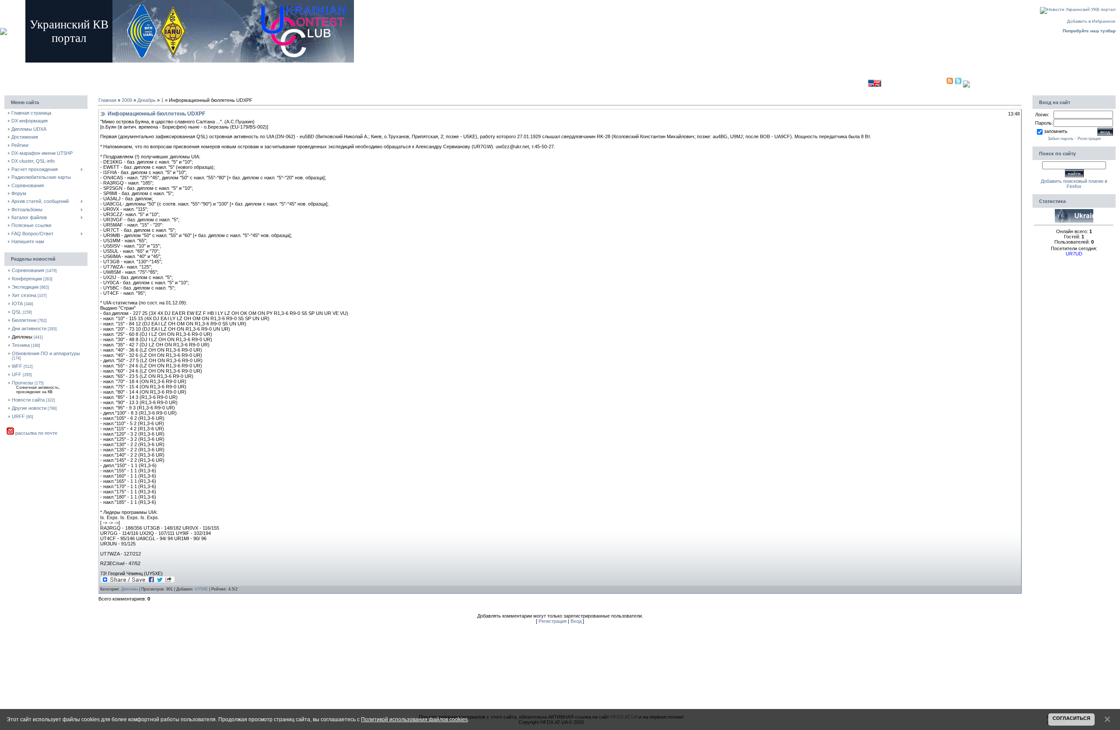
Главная (120, 66)
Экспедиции (25, 287)
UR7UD (1074, 253)
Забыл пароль (1061, 138)
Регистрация (146, 66)
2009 (127, 100)
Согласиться (1071, 718)
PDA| (940, 82)
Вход (170, 66)
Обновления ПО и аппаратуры (46, 353)
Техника (21, 345)
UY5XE (201, 589)
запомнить (1056, 131)
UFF (16, 374)
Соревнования (28, 270)
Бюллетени (24, 320)
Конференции (27, 278)
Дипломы (22, 336)
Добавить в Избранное (1091, 21)
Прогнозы (22, 382)
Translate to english (847, 82)
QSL (16, 311)
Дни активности (29, 328)
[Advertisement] (666, 81)
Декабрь (146, 100)
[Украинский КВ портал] (1074, 221)
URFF (18, 416)
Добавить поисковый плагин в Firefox (1074, 183)
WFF (17, 366)
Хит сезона (24, 295)
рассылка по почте (35, 433)
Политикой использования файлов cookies (414, 719)
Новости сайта (28, 399)
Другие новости (29, 408)
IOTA (17, 303)
